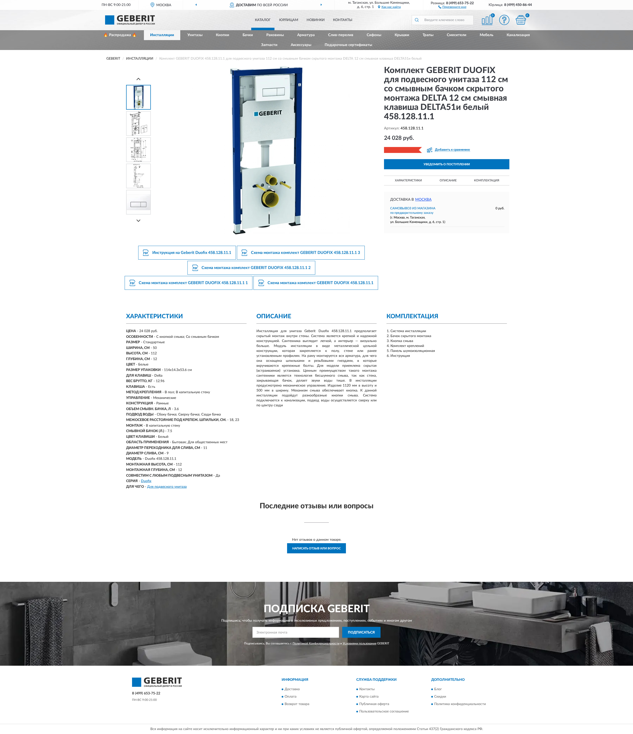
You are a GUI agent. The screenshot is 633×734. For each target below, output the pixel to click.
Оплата (290, 696)
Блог (438, 689)
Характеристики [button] (408, 180)
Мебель (486, 35)
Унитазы (195, 35)
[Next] (138, 220)
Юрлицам (288, 20)
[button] (452, 6)
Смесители (456, 35)
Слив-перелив (340, 35)
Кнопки (222, 35)
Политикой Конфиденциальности (316, 643)
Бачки (248, 35)
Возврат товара (297, 704)
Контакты (342, 20)
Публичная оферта (374, 704)
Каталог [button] (263, 20)
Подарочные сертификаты (348, 45)
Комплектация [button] (486, 180)
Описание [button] (448, 180)
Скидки (440, 696)
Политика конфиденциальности (460, 704)
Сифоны (374, 35)
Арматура (306, 35)
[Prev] (138, 78)
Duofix (146, 481)
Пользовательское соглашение (384, 711)
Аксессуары (301, 45)
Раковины (275, 35)
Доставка (292, 689)
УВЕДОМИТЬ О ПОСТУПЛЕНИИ (447, 164)
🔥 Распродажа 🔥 (120, 35)
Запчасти (269, 45)
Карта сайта (369, 696)
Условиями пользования (359, 643)
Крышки (402, 35)
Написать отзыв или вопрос (316, 548)
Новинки (316, 20)
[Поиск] (417, 20)
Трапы (428, 35)
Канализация (518, 35)
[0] (521, 20)
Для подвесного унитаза (167, 487)
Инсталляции (162, 35)
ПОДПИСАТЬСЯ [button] (361, 632)
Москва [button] (423, 199)
